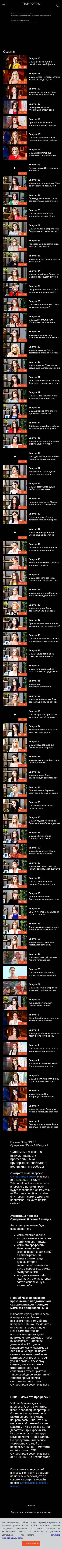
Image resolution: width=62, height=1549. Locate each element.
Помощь (31, 1505)
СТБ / (32, 1142)
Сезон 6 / (31, 1145)
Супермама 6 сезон (23, 1176)
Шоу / (25, 1142)
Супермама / (18, 1145)
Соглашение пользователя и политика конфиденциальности (31, 1515)
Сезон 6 (9, 51)
